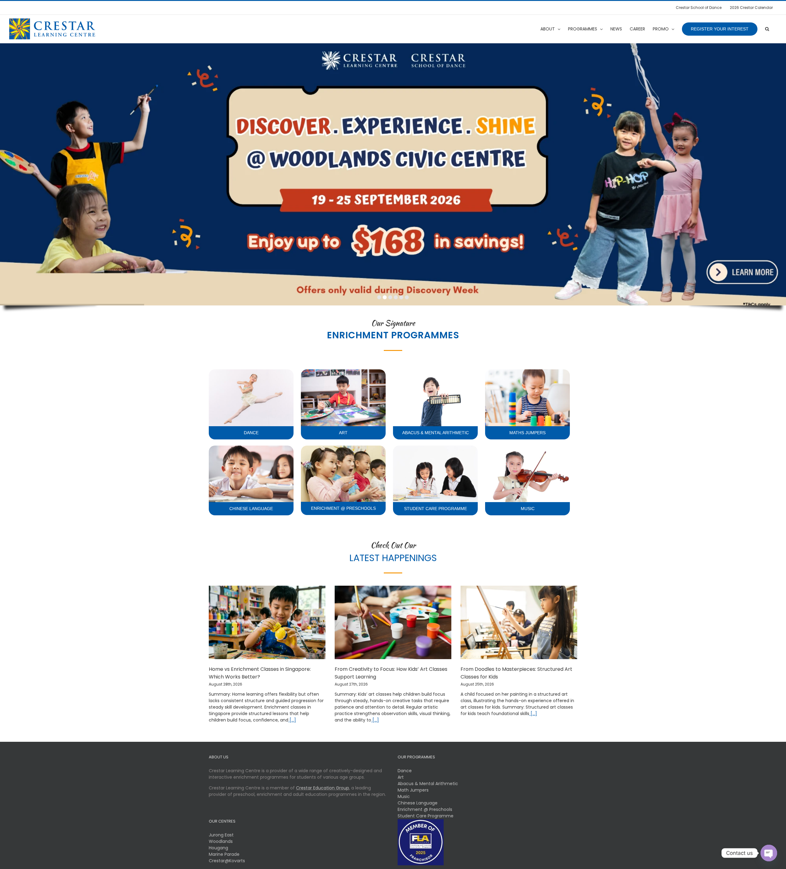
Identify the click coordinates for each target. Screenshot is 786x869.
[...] (292, 720)
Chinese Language (418, 803)
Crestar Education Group (322, 788)
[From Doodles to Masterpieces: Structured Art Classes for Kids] (519, 622)
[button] (767, 29)
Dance (405, 771)
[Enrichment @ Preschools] (343, 448)
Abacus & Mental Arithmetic (428, 784)
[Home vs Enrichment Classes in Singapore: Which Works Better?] (267, 622)
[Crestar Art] (343, 371)
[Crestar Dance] (251, 371)
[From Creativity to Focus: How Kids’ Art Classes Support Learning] (393, 622)
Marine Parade (224, 854)
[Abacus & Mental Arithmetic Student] (435, 371)
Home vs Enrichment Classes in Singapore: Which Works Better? (260, 673)
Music (404, 796)
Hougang (218, 848)
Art (401, 777)
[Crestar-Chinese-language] (251, 448)
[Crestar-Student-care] (435, 448)
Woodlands (221, 841)
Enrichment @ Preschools (425, 809)
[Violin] (527, 448)
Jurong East (221, 835)
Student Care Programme (425, 816)
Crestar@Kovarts (227, 861)
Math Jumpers (413, 790)
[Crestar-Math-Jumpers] (527, 371)
